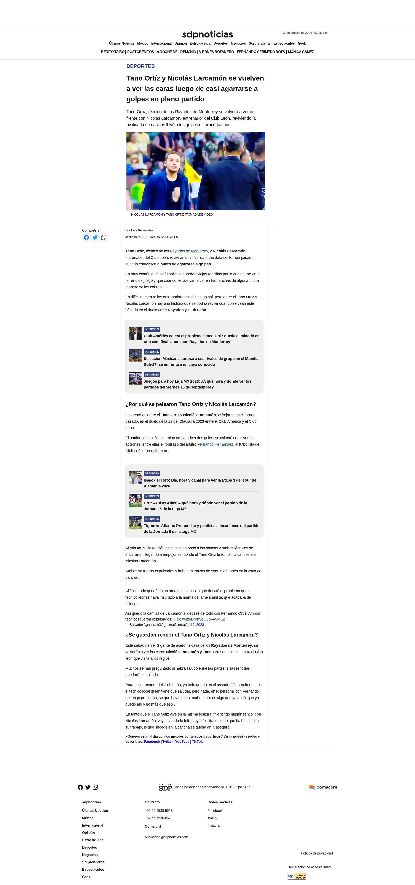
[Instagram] (95, 787)
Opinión (180, 43)
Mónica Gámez (301, 52)
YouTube (182, 741)
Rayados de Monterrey (189, 251)
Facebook (152, 741)
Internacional (161, 43)
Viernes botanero (216, 52)
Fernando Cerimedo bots (261, 52)
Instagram (215, 825)
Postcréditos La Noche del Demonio (161, 52)
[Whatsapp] (103, 237)
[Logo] (207, 35)
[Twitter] (95, 237)
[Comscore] (323, 787)
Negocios (238, 43)
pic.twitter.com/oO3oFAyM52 (200, 619)
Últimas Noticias (121, 43)
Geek (302, 43)
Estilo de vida (200, 43)
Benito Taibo (112, 52)
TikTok (197, 741)
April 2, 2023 (194, 625)
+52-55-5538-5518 (159, 810)
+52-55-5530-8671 (159, 818)
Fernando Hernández (215, 444)
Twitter (167, 741)
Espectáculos (284, 43)
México (142, 43)
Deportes (221, 43)
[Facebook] (86, 237)
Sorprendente (259, 43)
